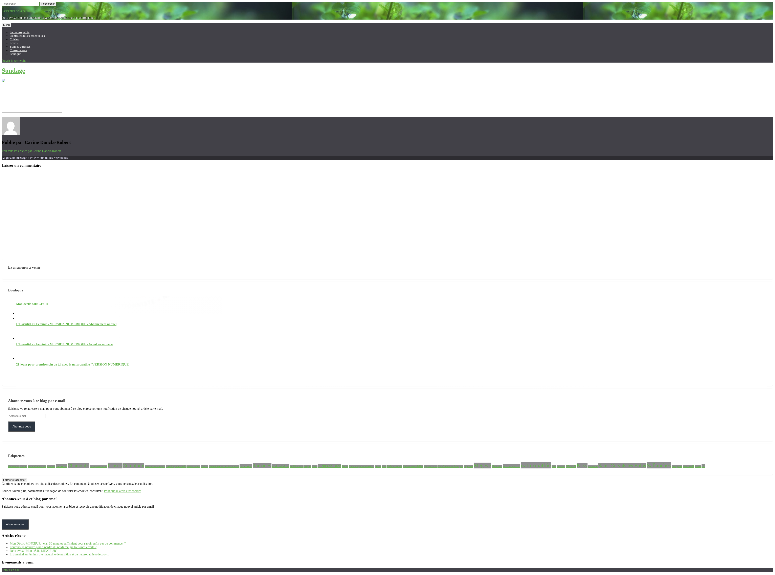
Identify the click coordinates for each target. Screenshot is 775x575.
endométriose (280, 466)
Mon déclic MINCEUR (32, 304)
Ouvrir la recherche (14, 60)
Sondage (13, 70)
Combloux (133, 465)
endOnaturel (297, 466)
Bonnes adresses (20, 46)
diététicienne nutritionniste (224, 466)
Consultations (18, 50)
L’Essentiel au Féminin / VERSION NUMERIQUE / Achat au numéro (64, 344)
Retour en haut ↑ (12, 570)
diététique (246, 466)
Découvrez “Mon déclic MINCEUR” (34, 550)
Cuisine (14, 39)
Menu (6, 24)
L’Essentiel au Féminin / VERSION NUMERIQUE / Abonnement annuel (66, 324)
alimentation (14, 466)
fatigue (307, 466)
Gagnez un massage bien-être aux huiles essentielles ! (35, 157)
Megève (482, 465)
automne (51, 466)
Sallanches (659, 465)
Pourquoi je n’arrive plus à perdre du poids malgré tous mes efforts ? (53, 547)
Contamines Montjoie (155, 466)
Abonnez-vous (22, 426)
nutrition (561, 466)
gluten (378, 466)
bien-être (61, 466)
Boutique (15, 54)
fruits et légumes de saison (361, 466)
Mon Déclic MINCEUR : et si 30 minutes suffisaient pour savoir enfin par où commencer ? (68, 543)
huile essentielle (394, 466)
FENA (314, 466)
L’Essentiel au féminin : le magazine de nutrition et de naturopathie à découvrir (60, 554)
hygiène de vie (431, 466)
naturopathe (511, 466)
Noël (554, 466)
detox (204, 466)
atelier (23, 466)
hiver (384, 466)
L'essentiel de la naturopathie (20, 11)
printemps (593, 466)
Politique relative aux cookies (122, 491)
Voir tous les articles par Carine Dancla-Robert (31, 151)
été (703, 466)
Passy (582, 465)
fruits (345, 466)
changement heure (98, 466)
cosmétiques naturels (176, 466)
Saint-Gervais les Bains (622, 465)
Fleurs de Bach (329, 466)
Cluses (115, 465)
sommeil (688, 466)
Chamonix (78, 465)
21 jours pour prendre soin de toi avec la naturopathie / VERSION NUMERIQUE (72, 364)
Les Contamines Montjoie (450, 466)
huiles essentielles (413, 466)
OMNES (571, 466)
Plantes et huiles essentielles (27, 35)
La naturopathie (19, 32)
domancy (262, 465)
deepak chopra (193, 466)
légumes (468, 466)
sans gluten (677, 466)
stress (698, 466)
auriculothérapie (37, 466)
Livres (14, 43)
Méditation (497, 466)
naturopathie (536, 465)
